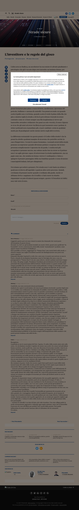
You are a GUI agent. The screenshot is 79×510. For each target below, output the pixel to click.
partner (63, 90)
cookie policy (50, 84)
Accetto (45, 100)
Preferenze (33, 100)
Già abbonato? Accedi (39, 104)
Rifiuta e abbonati (62, 74)
